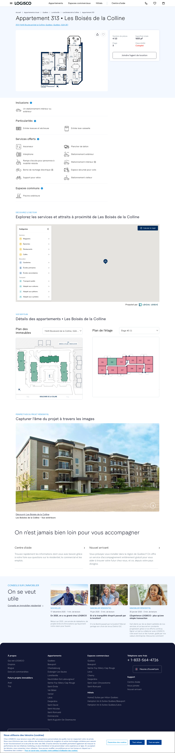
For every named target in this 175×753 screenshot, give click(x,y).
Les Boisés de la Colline (71, 12)
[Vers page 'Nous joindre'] (146, 3)
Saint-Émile (53, 686)
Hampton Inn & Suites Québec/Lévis (104, 705)
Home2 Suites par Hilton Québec (103, 697)
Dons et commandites (18, 672)
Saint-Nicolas (54, 709)
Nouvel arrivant (134, 689)
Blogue (11, 668)
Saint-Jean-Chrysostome (99, 683)
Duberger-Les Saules (57, 672)
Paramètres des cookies (117, 742)
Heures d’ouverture (149, 669)
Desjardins (52, 701)
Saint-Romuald (54, 712)
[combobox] (62, 331)
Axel (10, 683)
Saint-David (53, 705)
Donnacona (53, 716)
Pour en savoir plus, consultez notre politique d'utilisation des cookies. (51, 750)
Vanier (51, 694)
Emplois (11, 664)
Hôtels (99, 3)
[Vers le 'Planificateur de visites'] (163, 3)
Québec (45, 12)
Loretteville (55, 12)
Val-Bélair (52, 690)
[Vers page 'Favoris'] (154, 3)
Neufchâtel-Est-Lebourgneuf (61, 679)
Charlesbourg (54, 668)
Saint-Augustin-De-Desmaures (62, 720)
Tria (9, 686)
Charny (91, 675)
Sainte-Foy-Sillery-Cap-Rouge (61, 683)
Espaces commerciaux (79, 3)
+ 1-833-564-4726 (142, 660)
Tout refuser (137, 742)
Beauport (52, 664)
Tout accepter (154, 742)
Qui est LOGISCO (16, 661)
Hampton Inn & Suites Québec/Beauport (106, 701)
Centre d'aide (118, 3)
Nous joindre (133, 686)
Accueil (18, 12)
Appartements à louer (31, 12)
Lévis (50, 697)
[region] (87, 742)
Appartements (56, 3)
